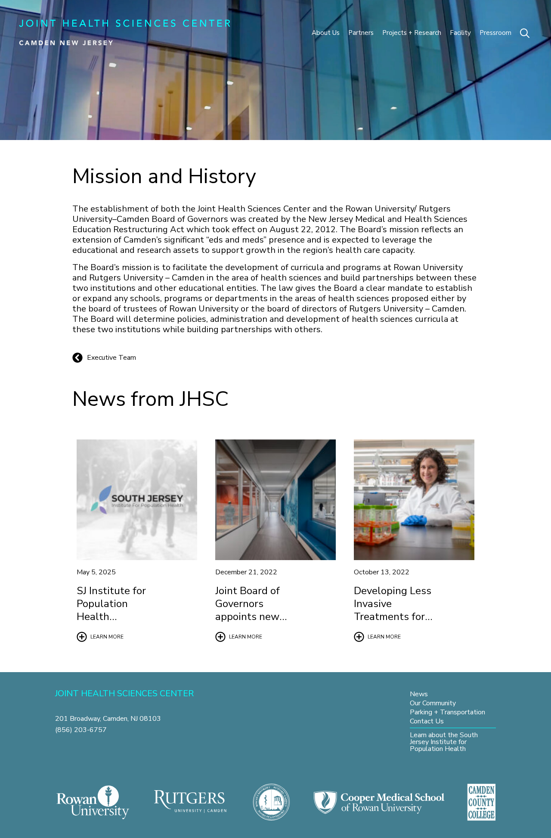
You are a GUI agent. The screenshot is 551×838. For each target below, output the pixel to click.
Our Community (433, 702)
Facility (460, 32)
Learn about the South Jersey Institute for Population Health (444, 741)
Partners (361, 32)
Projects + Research (411, 32)
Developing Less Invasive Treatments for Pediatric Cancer (392, 610)
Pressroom (495, 32)
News (419, 693)
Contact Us (427, 721)
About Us (326, 32)
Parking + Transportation (447, 712)
